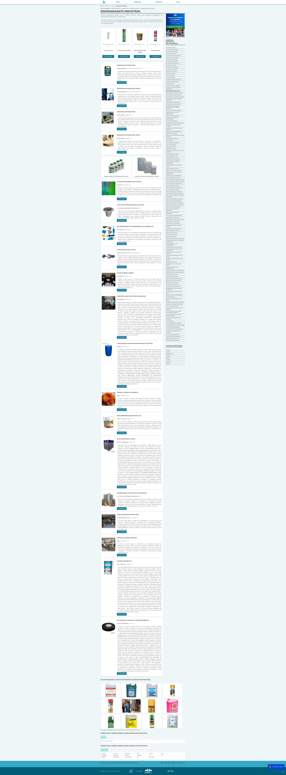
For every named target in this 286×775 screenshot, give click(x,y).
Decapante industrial (171, 53)
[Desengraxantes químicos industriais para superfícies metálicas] (131, 706)
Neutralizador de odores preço (174, 183)
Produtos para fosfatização (173, 207)
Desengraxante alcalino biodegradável (172, 268)
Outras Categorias (174, 346)
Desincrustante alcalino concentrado (172, 113)
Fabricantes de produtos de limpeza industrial (175, 136)
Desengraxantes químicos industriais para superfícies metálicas (173, 107)
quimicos (168, 355)
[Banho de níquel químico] (108, 285)
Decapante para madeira (172, 67)
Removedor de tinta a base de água (174, 219)
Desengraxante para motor (173, 102)
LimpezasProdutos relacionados (172, 41)
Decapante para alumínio (172, 57)
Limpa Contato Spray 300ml (172, 338)
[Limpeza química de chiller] (131, 721)
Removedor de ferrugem (172, 217)
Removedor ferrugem (171, 232)
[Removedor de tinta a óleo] (111, 706)
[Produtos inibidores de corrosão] (172, 690)
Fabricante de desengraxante (173, 131)
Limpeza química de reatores (173, 160)
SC (126, 737)
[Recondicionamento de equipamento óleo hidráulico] (108, 239)
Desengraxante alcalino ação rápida (173, 265)
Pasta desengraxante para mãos (174, 191)
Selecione (103, 737)
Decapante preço (170, 75)
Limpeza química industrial (172, 168)
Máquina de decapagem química (173, 175)
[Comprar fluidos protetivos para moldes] (108, 308)
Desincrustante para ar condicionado (172, 118)
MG (112, 737)
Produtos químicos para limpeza (174, 215)
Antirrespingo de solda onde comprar (173, 253)
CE (141, 737)
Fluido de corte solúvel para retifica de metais (173, 315)
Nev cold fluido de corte (172, 334)
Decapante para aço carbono (173, 55)
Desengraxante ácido (171, 262)
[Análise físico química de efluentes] (108, 194)
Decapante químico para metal (173, 79)
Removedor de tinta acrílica (173, 223)
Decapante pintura (171, 73)
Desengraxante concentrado (173, 280)
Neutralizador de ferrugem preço (175, 179)
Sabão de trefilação (171, 236)
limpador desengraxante (172, 340)
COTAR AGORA (108, 56)
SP (119, 737)
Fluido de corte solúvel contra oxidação (174, 309)
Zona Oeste (119, 749)
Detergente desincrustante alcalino (147, 8)
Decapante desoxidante (115, 8)
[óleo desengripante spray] (108, 451)
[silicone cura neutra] (108, 573)
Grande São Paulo (140, 749)
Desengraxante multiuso (172, 282)
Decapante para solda (171, 71)
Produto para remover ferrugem (174, 199)
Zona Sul (126, 749)
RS (130, 737)
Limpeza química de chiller (172, 158)
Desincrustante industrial (173, 115)
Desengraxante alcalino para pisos (175, 272)
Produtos (159, 2)
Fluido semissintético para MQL (174, 323)
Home (161, 763)
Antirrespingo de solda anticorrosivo (172, 245)
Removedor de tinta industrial (174, 228)
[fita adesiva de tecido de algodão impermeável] (108, 633)
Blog (178, 2)
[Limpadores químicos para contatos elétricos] (172, 721)
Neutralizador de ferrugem (173, 177)
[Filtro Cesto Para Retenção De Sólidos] (108, 217)
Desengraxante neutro (172, 284)
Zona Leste (132, 749)
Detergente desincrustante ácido (175, 123)
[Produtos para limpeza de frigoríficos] (152, 706)
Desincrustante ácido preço (173, 110)
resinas (168, 357)
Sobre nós (137, 2)
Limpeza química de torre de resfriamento (173, 163)
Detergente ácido (170, 297)
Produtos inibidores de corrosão (174, 205)
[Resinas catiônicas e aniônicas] (108, 405)
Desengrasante (170, 83)
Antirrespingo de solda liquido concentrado (174, 250)
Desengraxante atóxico (172, 276)
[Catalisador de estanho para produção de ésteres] (108, 356)
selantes (168, 359)
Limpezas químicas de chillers (173, 170)
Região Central (104, 749)
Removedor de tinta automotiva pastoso (174, 226)
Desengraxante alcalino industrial (175, 270)
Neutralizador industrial (172, 185)
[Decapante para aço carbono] (111, 721)
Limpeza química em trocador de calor (174, 166)
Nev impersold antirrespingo (173, 336)
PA (154, 737)
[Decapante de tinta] (172, 706)
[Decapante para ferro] (111, 690)
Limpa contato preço (171, 144)
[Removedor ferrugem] (152, 690)
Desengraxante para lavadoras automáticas (174, 289)
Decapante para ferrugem (172, 63)
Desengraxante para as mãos (173, 286)
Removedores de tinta (171, 234)
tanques (168, 363)
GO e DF (146, 737)
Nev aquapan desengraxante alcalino (173, 332)
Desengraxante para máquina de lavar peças (174, 100)
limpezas (168, 351)
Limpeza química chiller (172, 156)
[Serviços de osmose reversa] (108, 550)
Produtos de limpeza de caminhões (175, 203)
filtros (168, 349)
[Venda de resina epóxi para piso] (108, 527)
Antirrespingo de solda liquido (174, 247)
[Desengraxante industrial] (116, 166)
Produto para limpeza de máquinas (174, 193)
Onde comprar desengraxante (174, 187)
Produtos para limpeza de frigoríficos (172, 210)
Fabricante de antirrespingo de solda (174, 300)
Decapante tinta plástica (172, 81)
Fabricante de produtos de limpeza (175, 302)
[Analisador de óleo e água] (108, 262)
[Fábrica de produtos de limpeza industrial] (131, 690)
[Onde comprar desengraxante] (152, 721)
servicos (168, 361)
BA (137, 737)
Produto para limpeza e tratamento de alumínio (130, 8)
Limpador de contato (171, 148)
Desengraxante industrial (173, 91)
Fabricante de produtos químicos (174, 304)
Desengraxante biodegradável (174, 278)
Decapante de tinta (171, 47)
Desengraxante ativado (172, 274)
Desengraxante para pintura (173, 104)
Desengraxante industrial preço (174, 93)
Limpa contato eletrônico (172, 142)
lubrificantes (169, 353)
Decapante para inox (171, 65)
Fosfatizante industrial (172, 138)
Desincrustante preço (172, 121)
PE (133, 737)
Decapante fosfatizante (172, 51)
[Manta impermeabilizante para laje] (108, 428)
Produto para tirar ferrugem (173, 201)
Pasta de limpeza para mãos (172, 189)
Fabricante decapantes (172, 133)
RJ (108, 737)
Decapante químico (170, 77)
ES (115, 737)
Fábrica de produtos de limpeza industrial (174, 129)
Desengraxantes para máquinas (174, 295)
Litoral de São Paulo (151, 749)
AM (150, 737)
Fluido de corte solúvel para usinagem (173, 318)
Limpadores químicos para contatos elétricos (175, 151)
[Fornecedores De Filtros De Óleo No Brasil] (108, 505)
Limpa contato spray (171, 146)
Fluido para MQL (170, 321)
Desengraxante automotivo (173, 85)
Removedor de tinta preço (172, 230)
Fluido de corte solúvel (172, 306)
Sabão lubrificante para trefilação (175, 238)
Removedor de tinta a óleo (172, 221)
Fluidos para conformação (173, 327)
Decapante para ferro (171, 61)
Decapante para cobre (171, 59)
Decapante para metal (171, 69)
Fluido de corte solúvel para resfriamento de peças (173, 312)
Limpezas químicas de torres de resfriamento (174, 173)
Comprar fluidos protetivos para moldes (174, 259)
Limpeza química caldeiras (172, 154)
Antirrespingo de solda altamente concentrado (174, 241)
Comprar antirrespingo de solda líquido (174, 256)
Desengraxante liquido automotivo (175, 97)
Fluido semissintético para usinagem (175, 325)
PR (123, 737)
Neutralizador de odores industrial (175, 181)
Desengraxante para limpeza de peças (174, 292)
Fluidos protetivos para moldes (174, 329)
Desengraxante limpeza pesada (174, 95)
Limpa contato (169, 140)
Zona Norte (112, 749)
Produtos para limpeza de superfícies (172, 213)
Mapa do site (181, 763)
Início (118, 2)
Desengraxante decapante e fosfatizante (173, 88)
